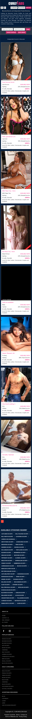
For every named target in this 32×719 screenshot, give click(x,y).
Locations (22, 7)
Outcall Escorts (7, 688)
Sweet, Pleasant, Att (8, 353)
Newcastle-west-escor (9, 568)
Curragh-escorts (7, 600)
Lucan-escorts (20, 595)
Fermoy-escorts (7, 563)
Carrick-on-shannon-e (9, 539)
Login (4, 700)
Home (3, 615)
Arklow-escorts (7, 555)
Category (14, 7)
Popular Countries (9, 714)
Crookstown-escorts (8, 598)
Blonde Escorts (7, 643)
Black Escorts (6, 684)
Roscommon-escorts (21, 582)
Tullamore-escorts (24, 598)
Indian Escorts (6, 639)
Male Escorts (6, 671)
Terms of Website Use (11, 716)
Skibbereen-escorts (20, 563)
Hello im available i (8, 302)
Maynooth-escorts (21, 600)
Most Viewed (21, 32)
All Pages (5, 622)
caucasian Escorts (8, 686)
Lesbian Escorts (7, 654)
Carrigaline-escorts (22, 560)
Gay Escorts (5, 645)
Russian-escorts (19, 579)
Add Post (28, 7)
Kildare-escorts (7, 552)
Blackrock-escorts (8, 592)
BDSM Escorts (6, 647)
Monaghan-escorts (8, 576)
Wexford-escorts (20, 555)
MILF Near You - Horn (9, 191)
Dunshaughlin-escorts (9, 590)
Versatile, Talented (8, 455)
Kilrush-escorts (23, 566)
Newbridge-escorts (20, 552)
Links (3, 703)
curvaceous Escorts (8, 656)
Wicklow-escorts (24, 587)
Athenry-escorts (18, 584)
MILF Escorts (6, 652)
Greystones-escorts (8, 542)
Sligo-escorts (6, 584)
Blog (3, 696)
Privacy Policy (23, 716)
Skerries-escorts (7, 547)
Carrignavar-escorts (8, 566)
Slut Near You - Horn (8, 251)
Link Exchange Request (9, 705)
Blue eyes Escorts (7, 663)
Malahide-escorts (7, 595)
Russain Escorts (7, 641)
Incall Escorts (6, 661)
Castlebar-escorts (7, 534)
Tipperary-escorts (7, 558)
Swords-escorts (20, 547)
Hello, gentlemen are (8, 136)
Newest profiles (11, 32)
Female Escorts (6, 673)
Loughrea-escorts (22, 536)
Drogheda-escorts (7, 544)
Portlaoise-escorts (22, 550)
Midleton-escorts (7, 560)
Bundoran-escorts (24, 574)
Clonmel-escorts (21, 558)
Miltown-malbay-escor (9, 571)
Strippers (5, 650)
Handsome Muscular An (9, 505)
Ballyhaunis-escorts (22, 534)
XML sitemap (5, 620)
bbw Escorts (6, 658)
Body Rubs (5, 679)
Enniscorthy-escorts (8, 603)
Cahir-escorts (22, 603)
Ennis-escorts (21, 576)
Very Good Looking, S (8, 404)
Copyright (5, 698)
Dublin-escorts (21, 592)
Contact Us (5, 618)
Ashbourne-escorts (23, 542)
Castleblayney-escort (8, 574)
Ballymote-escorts (8, 536)
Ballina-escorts (7, 582)
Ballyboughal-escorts (9, 587)
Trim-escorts (20, 544)
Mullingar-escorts (8, 550)
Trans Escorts (6, 675)
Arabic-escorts (6, 579)
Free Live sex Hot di (8, 82)
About (18, 714)
